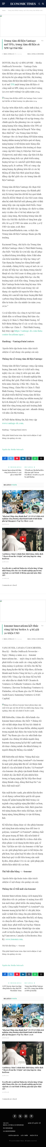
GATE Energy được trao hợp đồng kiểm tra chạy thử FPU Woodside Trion (11, 988)
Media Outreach (9, 54)
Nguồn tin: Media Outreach (12, 449)
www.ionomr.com (14, 939)
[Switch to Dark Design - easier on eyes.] (39, 4)
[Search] (43, 3)
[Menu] (3, 3)
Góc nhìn (24, 1135)
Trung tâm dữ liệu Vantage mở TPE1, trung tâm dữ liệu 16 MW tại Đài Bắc (34, 988)
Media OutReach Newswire (35, 54)
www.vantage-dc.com (12, 423)
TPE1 (13, 84)
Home (4, 10)
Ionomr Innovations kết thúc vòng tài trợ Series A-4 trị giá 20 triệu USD (11, 472)
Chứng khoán (13, 1135)
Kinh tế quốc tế (34, 1123)
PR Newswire (8, 1128)
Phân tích (34, 1135)
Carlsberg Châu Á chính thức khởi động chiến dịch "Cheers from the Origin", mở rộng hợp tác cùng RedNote (22, 556)
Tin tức (6, 1123)
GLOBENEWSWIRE (9, 1131)
